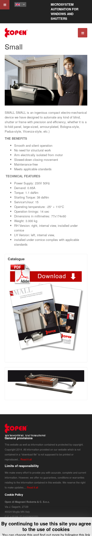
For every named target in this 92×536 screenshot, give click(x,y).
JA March (25, 432)
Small (14, 46)
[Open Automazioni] (16, 32)
